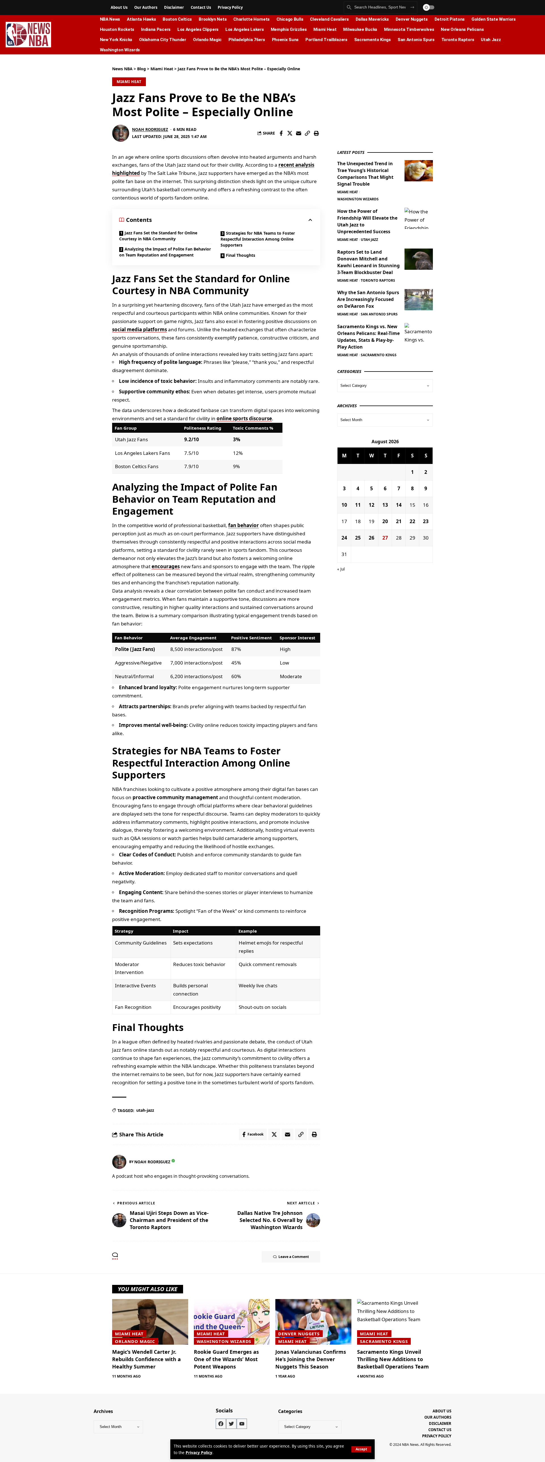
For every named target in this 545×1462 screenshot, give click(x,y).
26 (371, 537)
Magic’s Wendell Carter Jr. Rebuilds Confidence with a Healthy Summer (146, 1359)
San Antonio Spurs (379, 314)
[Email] (299, 133)
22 (412, 521)
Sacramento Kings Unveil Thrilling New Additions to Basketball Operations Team (393, 1359)
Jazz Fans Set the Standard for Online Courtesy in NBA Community (158, 235)
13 (385, 505)
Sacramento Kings (379, 355)
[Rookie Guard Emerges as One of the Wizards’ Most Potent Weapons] (232, 1322)
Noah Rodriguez (150, 129)
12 (371, 505)
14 (399, 505)
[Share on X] (290, 133)
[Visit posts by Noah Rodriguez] (120, 133)
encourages (166, 566)
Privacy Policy (199, 1452)
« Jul (341, 569)
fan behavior (243, 525)
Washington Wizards (358, 199)
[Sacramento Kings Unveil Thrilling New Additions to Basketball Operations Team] (395, 1322)
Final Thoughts (240, 255)
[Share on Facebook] (281, 133)
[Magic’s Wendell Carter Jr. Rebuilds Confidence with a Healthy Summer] (150, 1322)
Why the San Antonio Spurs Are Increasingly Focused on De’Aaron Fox (368, 299)
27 (385, 537)
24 (344, 537)
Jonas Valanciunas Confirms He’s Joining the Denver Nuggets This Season (310, 1359)
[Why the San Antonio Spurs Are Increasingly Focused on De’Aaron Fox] (418, 299)
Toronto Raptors (378, 280)
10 (344, 505)
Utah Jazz (369, 239)
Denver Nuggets (299, 1333)
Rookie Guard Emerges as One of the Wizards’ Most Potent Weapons (226, 1359)
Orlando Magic (135, 1341)
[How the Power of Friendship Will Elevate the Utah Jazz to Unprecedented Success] (418, 218)
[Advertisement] (379, 101)
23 (426, 521)
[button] (361, 1449)
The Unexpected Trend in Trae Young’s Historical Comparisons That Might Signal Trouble (365, 173)
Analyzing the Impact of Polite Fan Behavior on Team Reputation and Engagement (165, 252)
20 (385, 521)
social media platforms (139, 329)
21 (399, 521)
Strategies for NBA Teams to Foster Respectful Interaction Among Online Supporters (258, 239)
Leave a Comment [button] (293, 1256)
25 (358, 537)
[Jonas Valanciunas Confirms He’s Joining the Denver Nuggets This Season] (313, 1322)
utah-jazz (145, 1110)
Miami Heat (129, 81)
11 (358, 505)
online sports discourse (244, 418)
